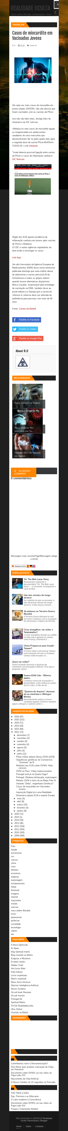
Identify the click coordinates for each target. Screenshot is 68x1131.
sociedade (16, 924)
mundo (14, 903)
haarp (13, 887)
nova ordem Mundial (20, 910)
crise (13, 866)
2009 (17, 835)
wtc (12, 934)
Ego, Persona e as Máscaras (25, 1096)
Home (19, 1126)
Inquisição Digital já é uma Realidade (33, 792)
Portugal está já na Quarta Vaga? (32, 774)
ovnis (13, 914)
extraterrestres (18, 883)
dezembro (22, 735)
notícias (14, 907)
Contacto (39, 1126)
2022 (17, 729)
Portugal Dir (16, 999)
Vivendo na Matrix (19, 1012)
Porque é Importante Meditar (24, 1109)
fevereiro (21, 807)
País (13, 846)
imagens (15, 893)
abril (19, 801)
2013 (17, 823)
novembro (22, 738)
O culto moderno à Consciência (26, 1099)
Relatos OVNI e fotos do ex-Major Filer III (36, 780)
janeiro (20, 811)
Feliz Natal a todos (20, 1093)
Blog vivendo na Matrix (22, 955)
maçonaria (16, 900)
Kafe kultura (16, 972)
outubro (21, 741)
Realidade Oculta (30, 8)
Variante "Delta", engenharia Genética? (34, 783)
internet (14, 897)
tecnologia (16, 927)
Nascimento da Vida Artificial (24, 1079)
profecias (15, 920)
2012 (17, 826)
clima (13, 863)
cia (12, 856)
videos (14, 931)
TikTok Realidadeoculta (22, 1005)
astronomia (16, 853)
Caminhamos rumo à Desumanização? (29, 1063)
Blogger (44, 1121)
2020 (17, 814)
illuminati (15, 890)
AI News (15, 948)
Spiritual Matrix (18, 1002)
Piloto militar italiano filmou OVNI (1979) (35, 757)
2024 (17, 722)
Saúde (14, 849)
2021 (17, 732)
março (20, 804)
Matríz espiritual (18, 978)
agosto (20, 747)
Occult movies (18, 995)
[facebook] (55, 12)
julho (19, 750)
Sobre (28, 1126)
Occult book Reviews (21, 992)
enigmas (15, 877)
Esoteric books (18, 962)
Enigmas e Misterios (21, 958)
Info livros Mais (18, 968)
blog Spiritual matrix (20, 952)
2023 (17, 726)
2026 (17, 716)
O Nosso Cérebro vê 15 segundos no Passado (33, 1082)
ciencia (14, 860)
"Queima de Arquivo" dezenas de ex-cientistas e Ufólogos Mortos (39, 694)
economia (15, 873)
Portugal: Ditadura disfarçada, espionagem (36, 777)
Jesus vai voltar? (20, 662)
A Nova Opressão (19, 945)
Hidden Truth (17, 965)
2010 (17, 832)
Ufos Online (16, 1009)
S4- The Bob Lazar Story (36, 579)
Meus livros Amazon (20, 982)
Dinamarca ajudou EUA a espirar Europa (35, 795)
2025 (17, 719)
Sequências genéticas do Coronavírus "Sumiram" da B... (34, 761)
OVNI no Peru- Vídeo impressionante (34, 771)
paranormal (16, 917)
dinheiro (14, 870)
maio (19, 798)
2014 (17, 820)
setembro (22, 744)
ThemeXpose (33, 1121)
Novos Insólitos (18, 989)
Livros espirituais (19, 975)
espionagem (16, 880)
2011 (17, 829)
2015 (17, 817)
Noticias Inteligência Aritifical (24, 985)
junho (20, 753)
